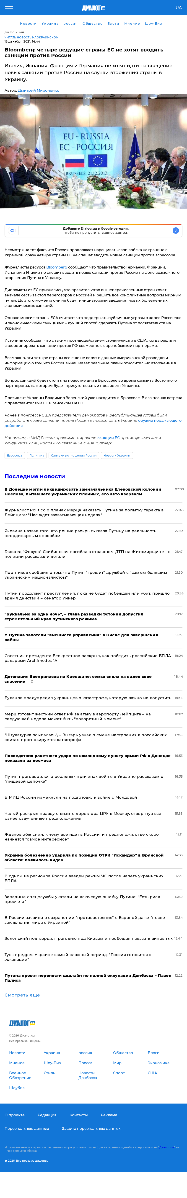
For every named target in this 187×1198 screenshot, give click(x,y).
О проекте (15, 1115)
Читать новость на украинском (32, 37)
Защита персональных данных (91, 1128)
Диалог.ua (166, 1147)
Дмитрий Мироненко (38, 90)
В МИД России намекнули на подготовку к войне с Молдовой (71, 797)
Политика (36, 455)
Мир (22, 32)
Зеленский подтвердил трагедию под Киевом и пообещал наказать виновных (89, 938)
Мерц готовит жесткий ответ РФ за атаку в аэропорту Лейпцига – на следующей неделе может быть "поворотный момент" (78, 716)
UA (179, 7)
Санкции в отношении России (73, 455)
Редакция (47, 1115)
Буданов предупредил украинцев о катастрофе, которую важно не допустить (88, 698)
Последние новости (35, 476)
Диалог (9, 32)
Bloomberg (56, 267)
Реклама (109, 1115)
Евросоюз (14, 455)
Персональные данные (27, 1128)
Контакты (79, 1115)
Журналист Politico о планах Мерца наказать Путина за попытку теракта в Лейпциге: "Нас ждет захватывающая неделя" (84, 512)
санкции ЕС (108, 438)
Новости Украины (117, 455)
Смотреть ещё (22, 995)
